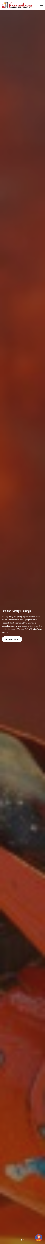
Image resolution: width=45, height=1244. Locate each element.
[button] (21, 1239)
